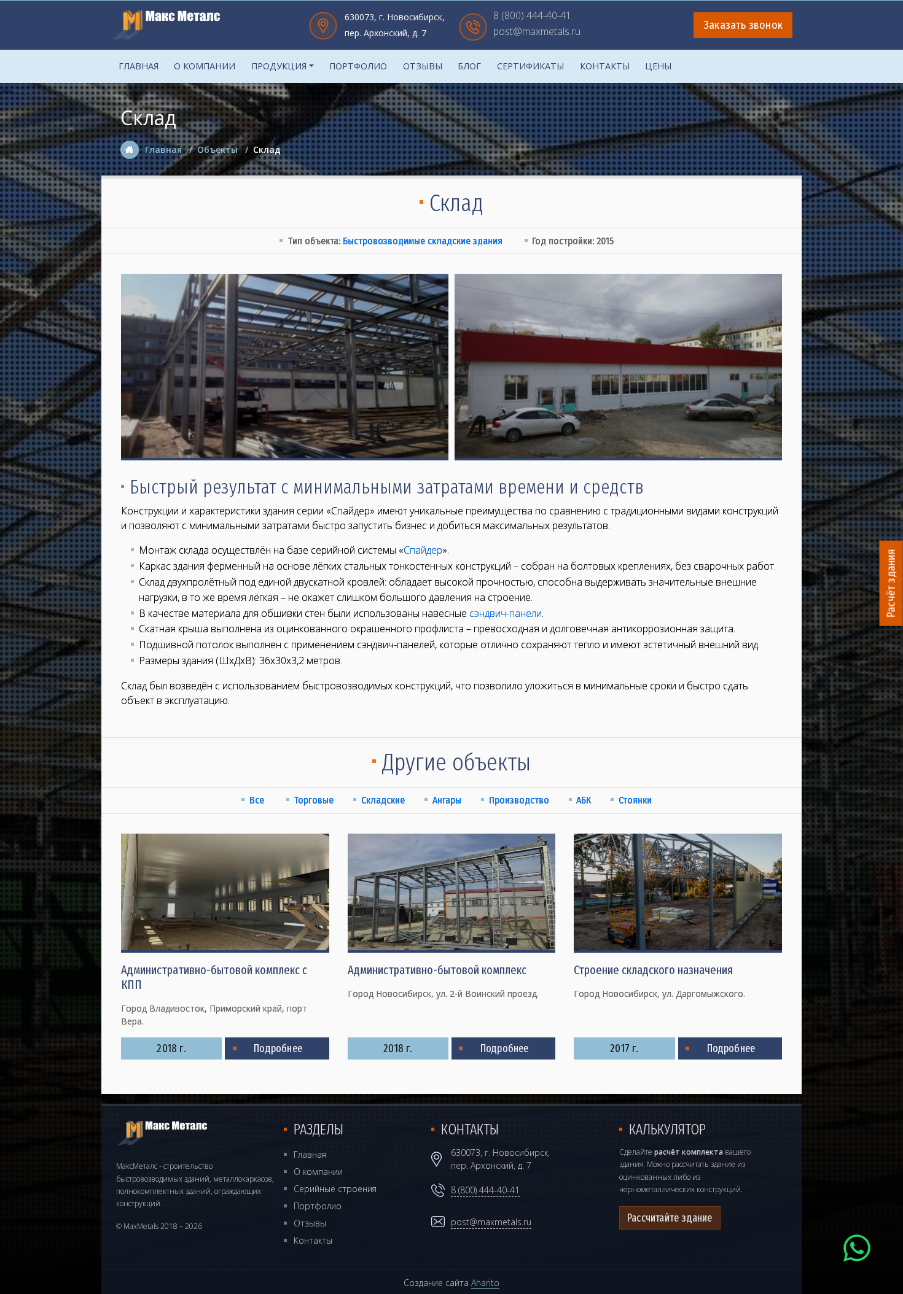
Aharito (485, 1282)
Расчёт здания (891, 583)
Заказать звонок (743, 25)
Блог (469, 66)
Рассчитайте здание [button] (670, 1218)
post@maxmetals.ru (536, 32)
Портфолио (358, 66)
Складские (383, 800)
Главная (138, 66)
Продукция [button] (279, 66)
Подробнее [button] (278, 1048)
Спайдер (423, 550)
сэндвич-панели (505, 613)
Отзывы (422, 66)
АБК (583, 800)
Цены (658, 66)
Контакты (605, 66)
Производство (519, 800)
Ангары (446, 800)
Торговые (314, 800)
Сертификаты (530, 66)
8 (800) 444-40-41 (532, 16)
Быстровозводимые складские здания (422, 241)
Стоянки (635, 800)
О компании (204, 66)
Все (256, 800)
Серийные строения (335, 1189)
